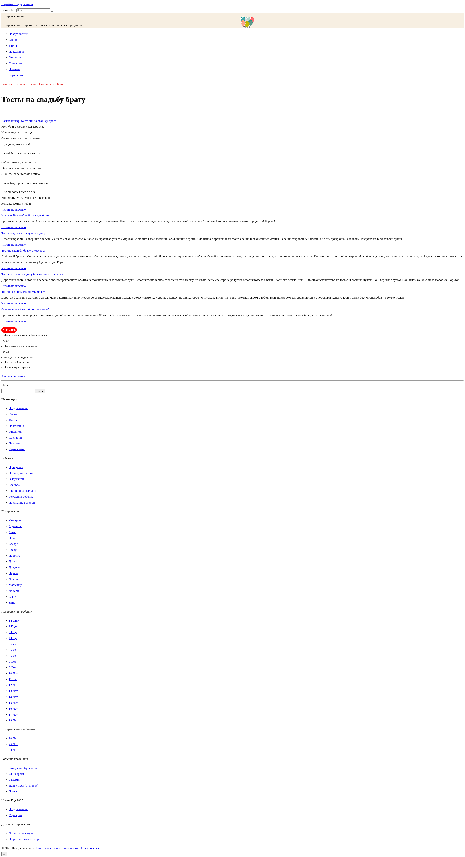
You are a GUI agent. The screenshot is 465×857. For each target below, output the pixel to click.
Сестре (13, 544)
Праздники (16, 467)
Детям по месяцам (21, 833)
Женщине (15, 520)
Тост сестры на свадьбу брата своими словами (32, 274)
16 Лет (13, 708)
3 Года (13, 632)
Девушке (15, 567)
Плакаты (14, 69)
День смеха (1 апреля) (24, 785)
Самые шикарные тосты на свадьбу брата (28, 121)
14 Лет (13, 697)
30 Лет (13, 750)
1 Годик (14, 620)
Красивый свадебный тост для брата (25, 215)
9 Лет (12, 667)
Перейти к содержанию (17, 4)
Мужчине (15, 526)
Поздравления (18, 34)
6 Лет (12, 650)
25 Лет (13, 744)
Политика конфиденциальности (57, 848)
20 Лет (13, 738)
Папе (12, 538)
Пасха (13, 791)
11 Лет (13, 679)
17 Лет (13, 714)
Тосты (13, 45)
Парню (13, 573)
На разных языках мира (24, 839)
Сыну (12, 596)
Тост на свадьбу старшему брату (23, 291)
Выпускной (16, 479)
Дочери (14, 591)
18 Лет (13, 720)
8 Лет (12, 661)
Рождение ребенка (21, 496)
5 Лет (12, 644)
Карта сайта (17, 75)
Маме (12, 532)
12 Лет (13, 685)
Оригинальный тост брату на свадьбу (26, 309)
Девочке (14, 579)
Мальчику (15, 585)
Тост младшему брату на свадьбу (23, 233)
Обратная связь (90, 848)
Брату (13, 550)
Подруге (14, 555)
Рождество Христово (23, 768)
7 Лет (12, 656)
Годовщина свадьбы (22, 490)
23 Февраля (16, 774)
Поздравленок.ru (12, 16)
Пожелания (16, 51)
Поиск (6, 385)
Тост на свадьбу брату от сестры (23, 250)
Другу (13, 561)
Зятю (12, 602)
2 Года (13, 626)
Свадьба (14, 485)
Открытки (15, 57)
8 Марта (14, 779)
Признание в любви (22, 502)
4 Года (13, 638)
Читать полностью (13, 209)
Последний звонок (21, 473)
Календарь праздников (13, 376)
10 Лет (13, 673)
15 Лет (13, 702)
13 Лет (13, 691)
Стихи (13, 39)
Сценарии (15, 63)
